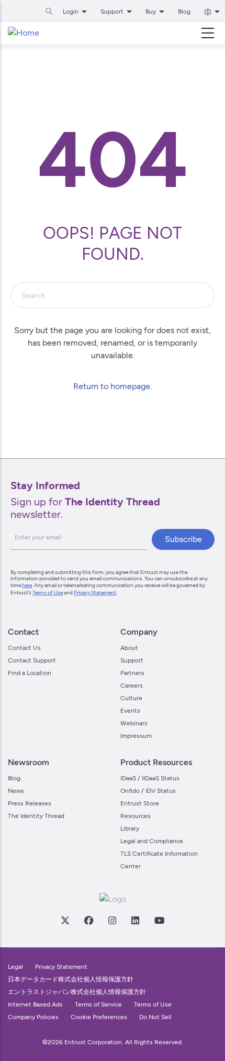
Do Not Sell (155, 1017)
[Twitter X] (65, 920)
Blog (184, 11)
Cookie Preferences (99, 1017)
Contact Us (24, 647)
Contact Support (32, 660)
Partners (132, 673)
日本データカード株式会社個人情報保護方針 (70, 979)
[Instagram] (112, 920)
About (129, 647)
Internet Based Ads (35, 1004)
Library (129, 828)
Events (130, 710)
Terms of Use (47, 592)
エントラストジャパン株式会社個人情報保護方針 (77, 992)
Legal (15, 966)
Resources (135, 816)
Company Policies (33, 1017)
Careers (131, 685)
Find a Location (29, 673)
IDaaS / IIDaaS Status (149, 778)
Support (131, 660)
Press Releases (29, 803)
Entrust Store (139, 803)
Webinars (134, 723)
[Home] (23, 33)
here (27, 585)
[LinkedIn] (135, 920)
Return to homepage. (112, 386)
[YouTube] (159, 920)
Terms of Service (98, 1004)
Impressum (136, 735)
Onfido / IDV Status (148, 790)
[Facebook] (88, 920)
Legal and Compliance (151, 841)
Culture (131, 698)
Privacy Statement (95, 592)
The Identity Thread (36, 816)
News (16, 790)
